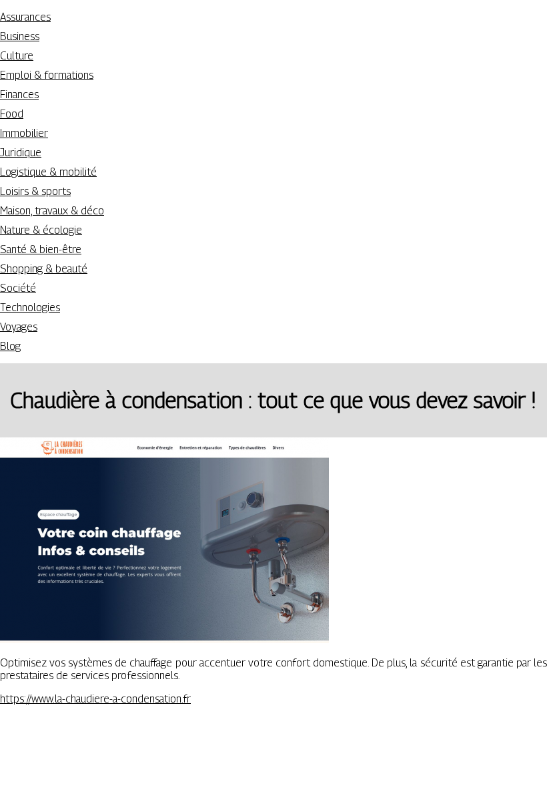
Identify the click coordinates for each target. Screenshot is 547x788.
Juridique (20, 152)
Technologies (30, 307)
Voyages (18, 327)
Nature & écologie (41, 230)
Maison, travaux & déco (52, 210)
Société (18, 288)
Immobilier (24, 133)
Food (11, 114)
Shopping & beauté (43, 268)
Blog (10, 346)
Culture (16, 55)
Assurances (25, 17)
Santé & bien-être (40, 249)
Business (19, 36)
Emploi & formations (46, 75)
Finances (19, 94)
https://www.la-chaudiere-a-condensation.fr (95, 699)
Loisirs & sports (35, 191)
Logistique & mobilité (48, 172)
